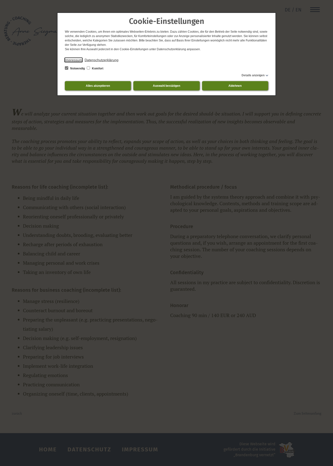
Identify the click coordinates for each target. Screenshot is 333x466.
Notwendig (77, 68)
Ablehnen (235, 85)
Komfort (97, 68)
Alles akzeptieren (98, 85)
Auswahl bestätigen (166, 85)
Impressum (73, 60)
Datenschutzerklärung (101, 60)
